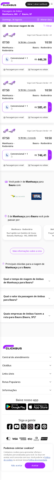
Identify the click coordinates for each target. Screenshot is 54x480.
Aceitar (35, 465)
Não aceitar (16, 465)
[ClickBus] (8, 4)
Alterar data (46, 20)
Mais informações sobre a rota (27, 251)
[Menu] (52, 4)
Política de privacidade (37, 460)
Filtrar (49, 25)
